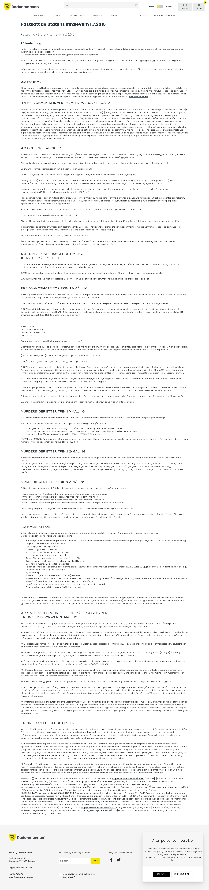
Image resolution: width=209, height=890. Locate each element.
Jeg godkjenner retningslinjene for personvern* (79, 875)
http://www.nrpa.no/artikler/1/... (99, 810)
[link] (185, 7)
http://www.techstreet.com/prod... (98, 807)
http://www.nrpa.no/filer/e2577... (46, 793)
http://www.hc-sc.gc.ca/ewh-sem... (44, 813)
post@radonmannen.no (21, 877)
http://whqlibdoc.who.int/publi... (128, 778)
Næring (169, 6)
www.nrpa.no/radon (138, 96)
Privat (151, 7)
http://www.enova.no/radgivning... (161, 787)
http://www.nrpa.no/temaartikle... (55, 434)
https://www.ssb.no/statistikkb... (46, 784)
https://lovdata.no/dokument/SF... (96, 781)
